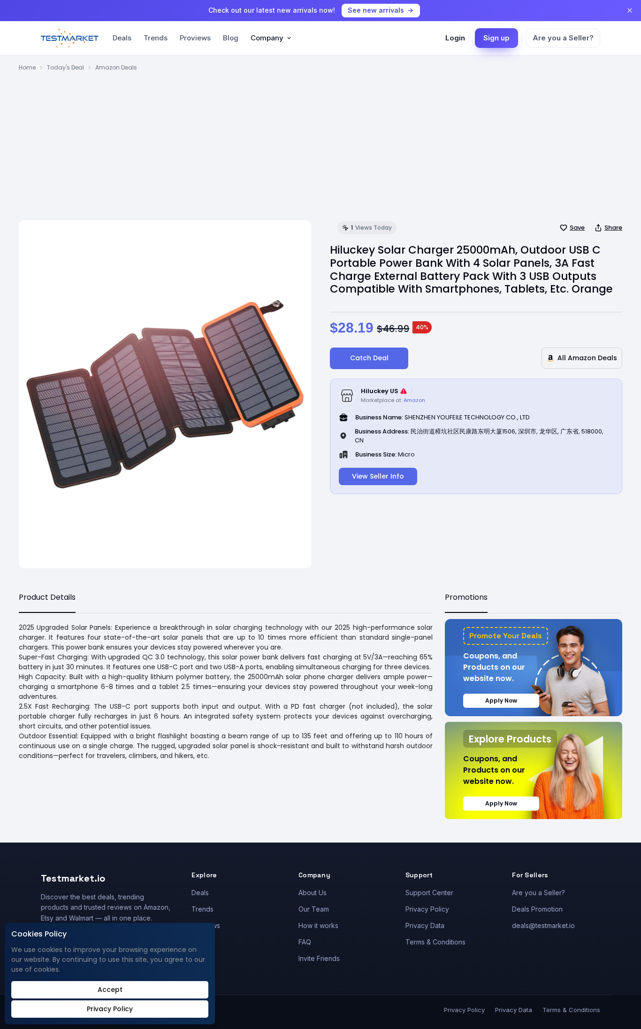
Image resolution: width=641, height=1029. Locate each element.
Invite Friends (319, 958)
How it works (318, 925)
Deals (122, 37)
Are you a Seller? (563, 37)
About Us (312, 893)
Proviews (195, 37)
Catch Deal (369, 358)
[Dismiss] (629, 10)
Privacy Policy (427, 909)
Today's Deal (65, 67)
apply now (501, 700)
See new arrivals (376, 10)
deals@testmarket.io (543, 925)
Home (27, 67)
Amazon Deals (116, 67)
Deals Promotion (537, 909)
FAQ (304, 942)
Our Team (313, 909)
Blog (230, 37)
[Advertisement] (320, 142)
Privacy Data (424, 925)
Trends (156, 37)
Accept (110, 989)
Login (455, 37)
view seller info (378, 476)
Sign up (496, 37)
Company (267, 37)
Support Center (429, 893)
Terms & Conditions (435, 942)
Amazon (414, 400)
